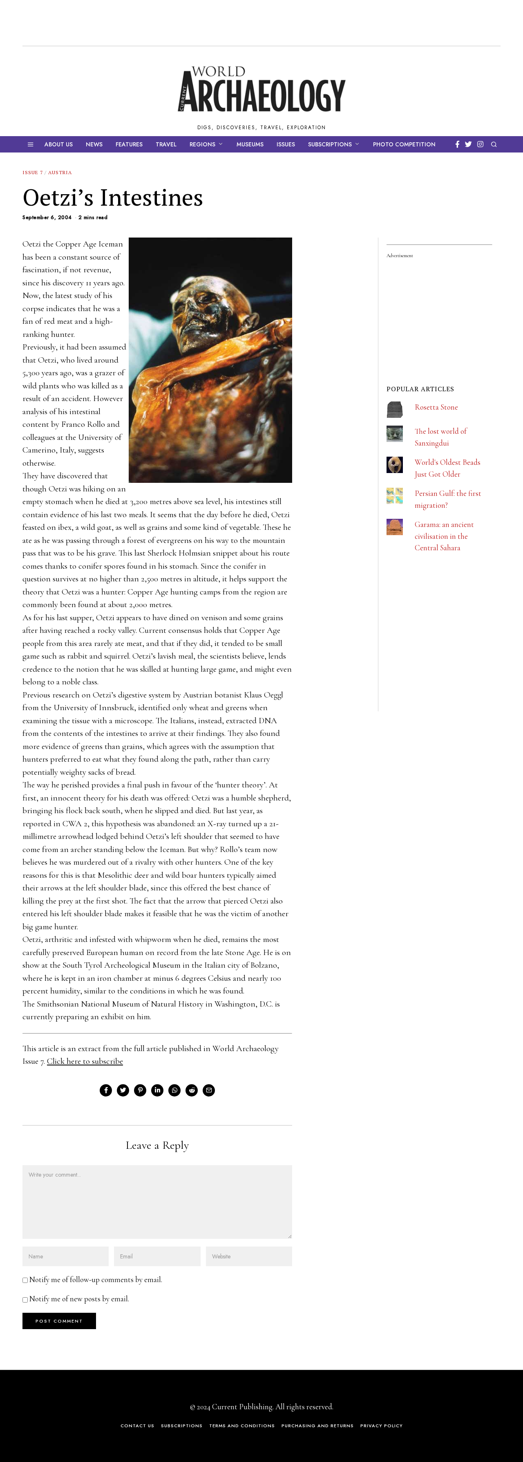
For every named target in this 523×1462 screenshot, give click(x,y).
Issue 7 (32, 172)
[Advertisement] (448, 657)
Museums (250, 144)
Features (129, 144)
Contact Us (137, 1425)
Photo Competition (404, 144)
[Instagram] (480, 144)
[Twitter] (468, 144)
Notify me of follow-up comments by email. (95, 1279)
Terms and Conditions (242, 1425)
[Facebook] (457, 144)
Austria (60, 172)
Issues (286, 144)
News (94, 144)
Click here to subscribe (85, 1061)
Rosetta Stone (436, 407)
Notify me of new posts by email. (79, 1298)
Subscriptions (330, 144)
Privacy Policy (381, 1425)
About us (59, 144)
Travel (166, 144)
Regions (202, 144)
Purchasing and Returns (318, 1425)
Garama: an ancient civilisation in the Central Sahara (444, 536)
